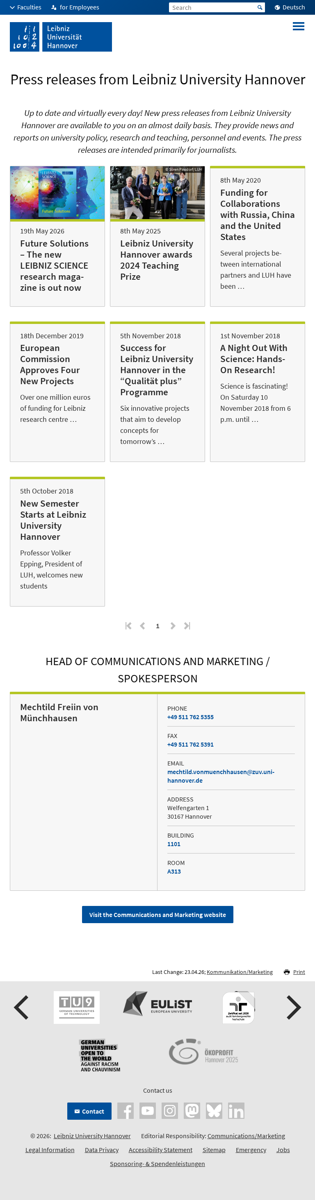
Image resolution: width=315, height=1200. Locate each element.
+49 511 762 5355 (190, 717)
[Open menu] (298, 37)
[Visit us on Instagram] (169, 1109)
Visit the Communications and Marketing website (157, 914)
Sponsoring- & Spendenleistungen (157, 1163)
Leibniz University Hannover (92, 1136)
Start (260, 7)
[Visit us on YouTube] (147, 1109)
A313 (174, 871)
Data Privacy (102, 1150)
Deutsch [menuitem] (294, 7)
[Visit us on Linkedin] (236, 1109)
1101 (173, 844)
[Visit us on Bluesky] (214, 1109)
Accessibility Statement (160, 1150)
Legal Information (50, 1150)
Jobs (283, 1150)
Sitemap (214, 1150)
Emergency (251, 1150)
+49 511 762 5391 (190, 744)
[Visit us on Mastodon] (192, 1109)
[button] (22, 1007)
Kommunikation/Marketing (240, 972)
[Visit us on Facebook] (125, 1109)
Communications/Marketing (246, 1136)
